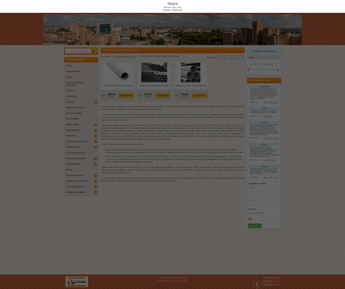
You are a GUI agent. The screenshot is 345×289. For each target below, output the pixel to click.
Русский (166, 10)
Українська (177, 10)
